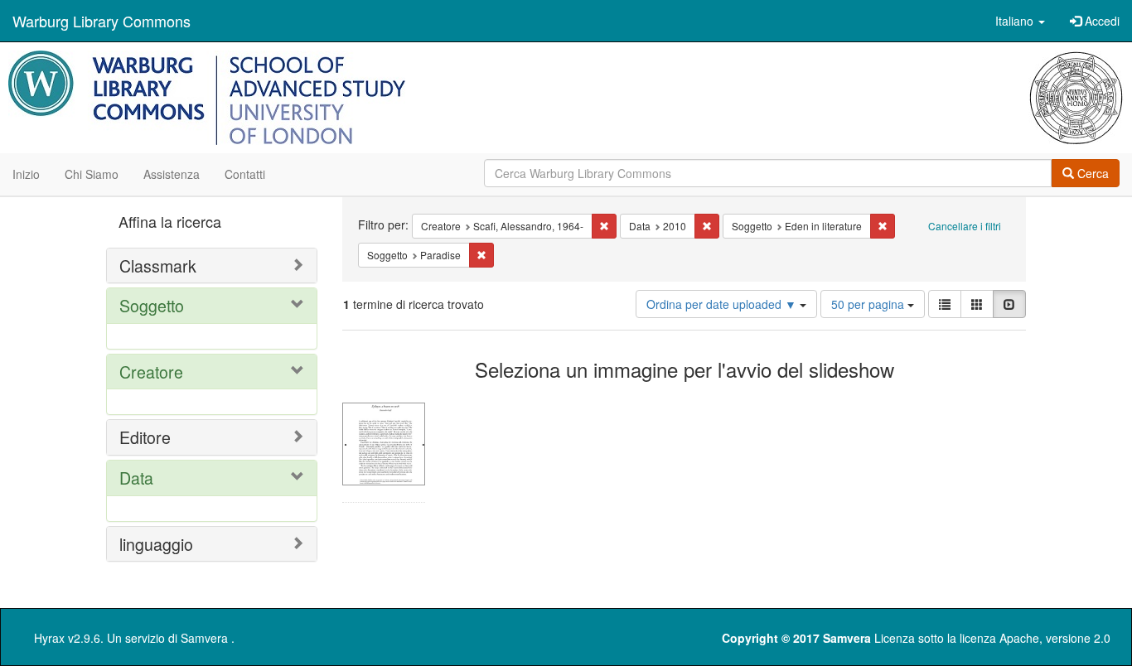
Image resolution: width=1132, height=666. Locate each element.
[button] (1020, 20)
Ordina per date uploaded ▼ (723, 304)
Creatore (151, 372)
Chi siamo (92, 174)
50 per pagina (869, 304)
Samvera (204, 638)
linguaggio (156, 544)
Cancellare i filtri (964, 226)
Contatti (245, 174)
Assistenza (171, 174)
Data (136, 478)
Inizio (26, 174)
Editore (145, 437)
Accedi (1100, 20)
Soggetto (151, 305)
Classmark (157, 265)
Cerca (1091, 173)
